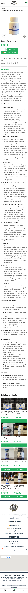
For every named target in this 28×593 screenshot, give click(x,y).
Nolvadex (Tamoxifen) (20, 411)
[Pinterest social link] (10, 63)
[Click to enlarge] (4, 35)
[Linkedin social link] (12, 63)
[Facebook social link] (6, 63)
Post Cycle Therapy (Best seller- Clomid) (7, 412)
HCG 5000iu (4, 461)
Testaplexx (4, 437)
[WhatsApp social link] (14, 63)
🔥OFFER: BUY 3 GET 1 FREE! (9, 52)
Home (3, 9)
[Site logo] (14, 3)
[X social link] (8, 63)
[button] (7, 421)
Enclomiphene (18, 437)
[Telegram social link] (16, 63)
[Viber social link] (18, 63)
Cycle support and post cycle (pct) (12, 10)
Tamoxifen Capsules (20, 461)
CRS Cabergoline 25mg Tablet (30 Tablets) (19, 487)
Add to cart (12, 49)
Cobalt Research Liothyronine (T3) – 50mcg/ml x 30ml (6, 487)
